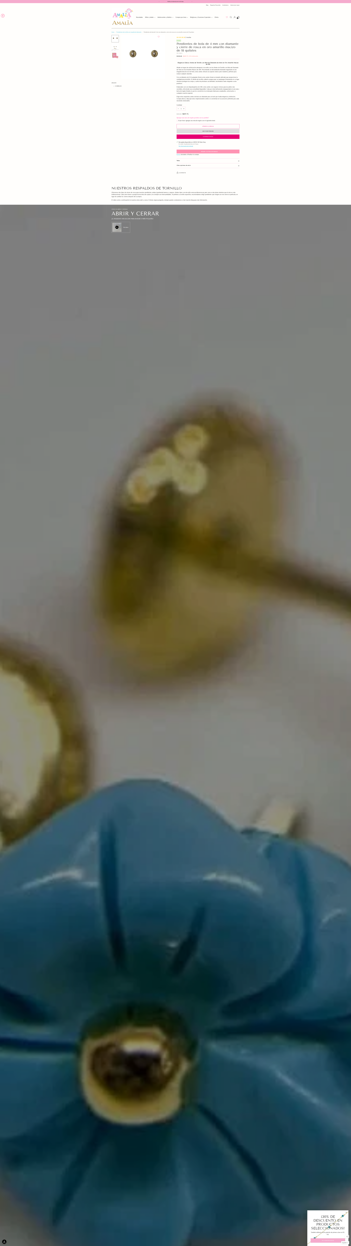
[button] (181, 37)
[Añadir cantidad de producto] (183, 108)
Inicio (113, 32)
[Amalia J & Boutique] (122, 17)
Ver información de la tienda (186, 146)
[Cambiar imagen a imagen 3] (115, 55)
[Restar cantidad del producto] (178, 108)
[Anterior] (159, 1)
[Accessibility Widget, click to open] (3, 16)
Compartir (182, 172)
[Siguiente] (192, 1)
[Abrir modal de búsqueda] (231, 17)
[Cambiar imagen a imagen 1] (115, 38)
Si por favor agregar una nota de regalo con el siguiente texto (196, 120)
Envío (178, 154)
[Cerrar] (346, 1212)
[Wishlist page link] (227, 17)
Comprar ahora (208, 136)
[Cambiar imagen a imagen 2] (115, 47)
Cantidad (179, 105)
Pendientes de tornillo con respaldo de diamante (128, 32)
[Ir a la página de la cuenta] (234, 17)
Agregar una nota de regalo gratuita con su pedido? (193, 117)
